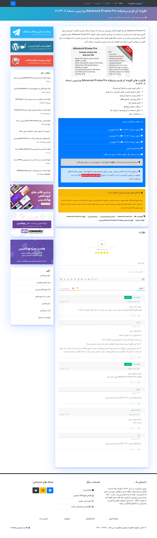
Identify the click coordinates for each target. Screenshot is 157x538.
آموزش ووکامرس (45, 275)
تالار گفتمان (90, 518)
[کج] (64, 279)
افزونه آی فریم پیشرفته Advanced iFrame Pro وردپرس (116, 220)
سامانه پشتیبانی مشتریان (91, 175)
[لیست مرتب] (75, 279)
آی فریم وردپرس (93, 217)
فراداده (13, 527)
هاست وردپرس (22, 527)
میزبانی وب (87, 490)
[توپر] (61, 279)
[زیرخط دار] (68, 279)
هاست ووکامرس (45, 311)
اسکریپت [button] (97, 3)
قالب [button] (115, 3)
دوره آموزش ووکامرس (43, 282)
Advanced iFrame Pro (125, 217)
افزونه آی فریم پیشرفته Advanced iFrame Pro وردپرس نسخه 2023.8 (101, 11)
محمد (129, 302)
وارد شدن (141, 263)
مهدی (129, 368)
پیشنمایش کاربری (134, 148)
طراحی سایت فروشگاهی (42, 297)
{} (92, 279)
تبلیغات (67, 518)
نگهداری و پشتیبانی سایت (81, 506)
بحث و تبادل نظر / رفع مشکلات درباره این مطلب (122, 154)
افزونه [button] (107, 3)
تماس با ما (43, 518)
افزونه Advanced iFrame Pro (76, 217)
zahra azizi (135, 410)
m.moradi (136, 297)
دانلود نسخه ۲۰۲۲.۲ (132, 136)
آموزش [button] (87, 3)
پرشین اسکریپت (134, 3)
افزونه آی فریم (140, 220)
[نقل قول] (82, 279)
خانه (120, 3)
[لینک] (88, 279)
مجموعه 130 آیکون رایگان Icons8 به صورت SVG (34, 131)
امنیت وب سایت (85, 501)
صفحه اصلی (113, 518)
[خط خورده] (71, 279)
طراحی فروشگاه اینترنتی (83, 495)
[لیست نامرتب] (78, 279)
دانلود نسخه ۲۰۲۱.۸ (132, 142)
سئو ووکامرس (46, 304)
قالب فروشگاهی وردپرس (42, 290)
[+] (95, 279)
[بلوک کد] (85, 279)
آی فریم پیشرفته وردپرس (107, 217)
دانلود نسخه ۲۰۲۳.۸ (132, 130)
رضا (130, 414)
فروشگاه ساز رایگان (44, 318)
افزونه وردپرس (134, 18)
